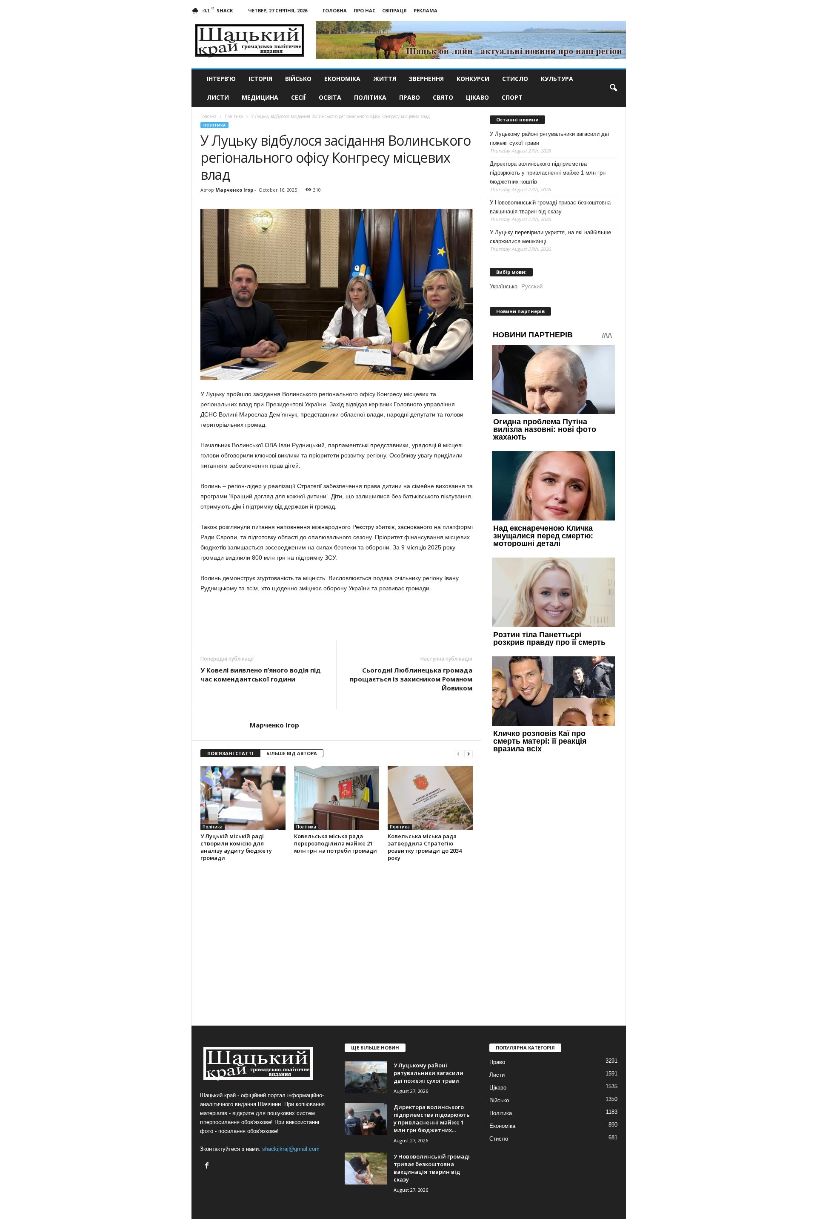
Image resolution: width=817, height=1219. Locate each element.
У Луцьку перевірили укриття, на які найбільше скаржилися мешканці (550, 236)
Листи (218, 97)
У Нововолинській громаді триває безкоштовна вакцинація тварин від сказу (550, 207)
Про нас (364, 10)
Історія (260, 79)
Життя (384, 79)
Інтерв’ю (221, 79)
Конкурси (473, 79)
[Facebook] (208, 1166)
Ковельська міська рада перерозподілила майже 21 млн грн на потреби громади (335, 843)
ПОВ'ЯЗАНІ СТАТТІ (230, 753)
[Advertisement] (336, 616)
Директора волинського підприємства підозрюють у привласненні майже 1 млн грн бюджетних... (432, 1118)
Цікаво (477, 97)
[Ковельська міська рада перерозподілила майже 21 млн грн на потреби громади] (336, 798)
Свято (443, 97)
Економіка (342, 79)
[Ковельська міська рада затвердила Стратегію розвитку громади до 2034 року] (430, 798)
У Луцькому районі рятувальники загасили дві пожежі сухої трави (549, 138)
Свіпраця (394, 10)
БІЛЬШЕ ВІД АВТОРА (291, 753)
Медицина (260, 97)
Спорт (512, 97)
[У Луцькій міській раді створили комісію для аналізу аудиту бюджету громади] (243, 798)
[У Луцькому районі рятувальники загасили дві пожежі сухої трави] (366, 1077)
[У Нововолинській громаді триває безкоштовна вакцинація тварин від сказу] (366, 1168)
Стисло (515, 79)
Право (409, 97)
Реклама (425, 10)
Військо (298, 79)
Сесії (298, 97)
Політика (370, 97)
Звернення (426, 79)
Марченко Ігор (234, 190)
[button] (613, 88)
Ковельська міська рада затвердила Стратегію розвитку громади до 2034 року (425, 847)
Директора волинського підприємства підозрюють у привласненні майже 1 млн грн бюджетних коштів (548, 173)
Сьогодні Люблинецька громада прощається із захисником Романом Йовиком (411, 679)
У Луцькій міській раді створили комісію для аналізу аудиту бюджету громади (236, 847)
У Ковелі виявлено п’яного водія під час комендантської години (260, 674)
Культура (557, 79)
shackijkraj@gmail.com (291, 1149)
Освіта (330, 97)
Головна (335, 10)
